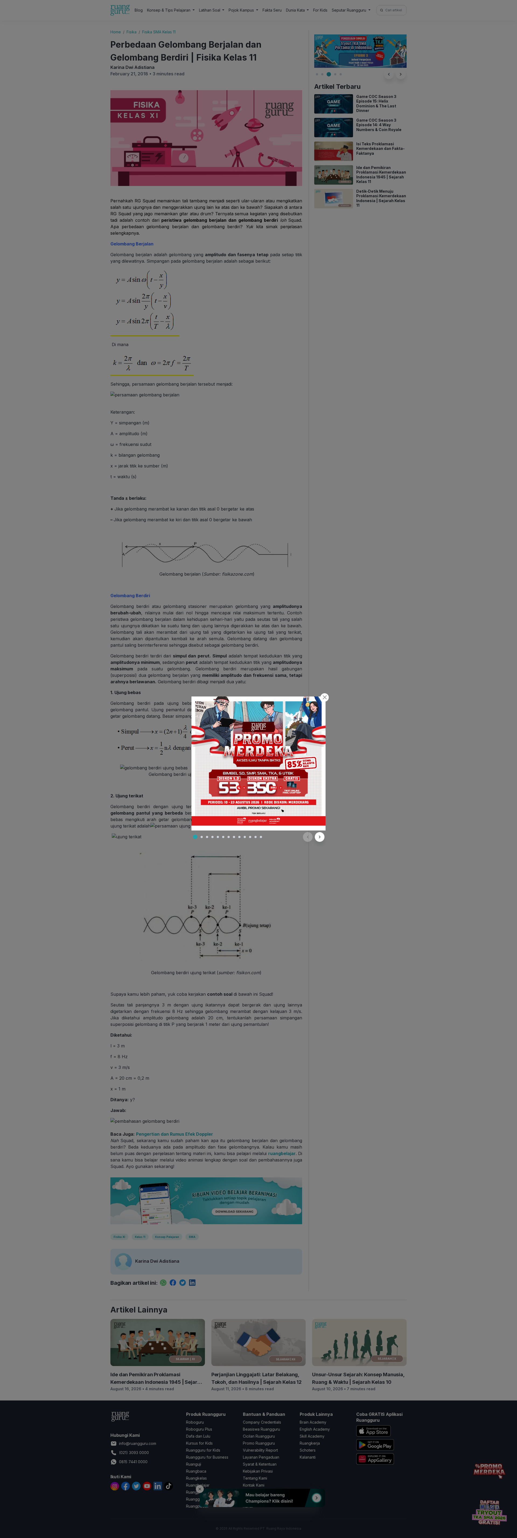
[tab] (195, 837)
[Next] (319, 837)
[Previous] (308, 837)
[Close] (324, 697)
